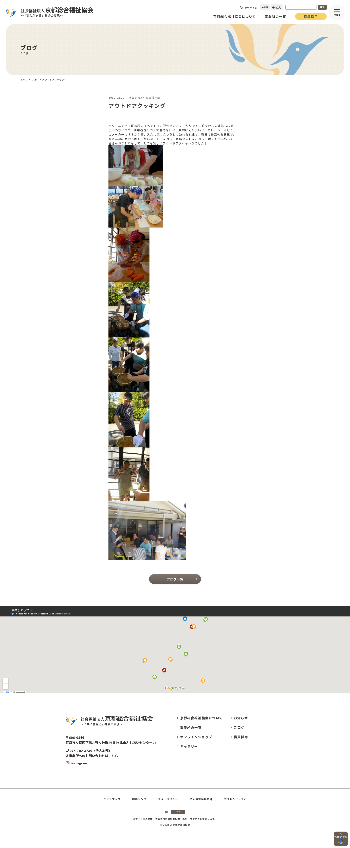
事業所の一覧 (275, 16)
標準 (265, 7)
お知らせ (241, 717)
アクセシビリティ (235, 799)
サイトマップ (112, 799)
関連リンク (139, 799)
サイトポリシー (168, 799)
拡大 (278, 7)
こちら (113, 755)
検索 (322, 7)
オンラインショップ (196, 736)
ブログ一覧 (175, 579)
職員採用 (311, 16)
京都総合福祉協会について (234, 16)
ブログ (35, 79)
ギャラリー (189, 746)
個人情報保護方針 (201, 799)
